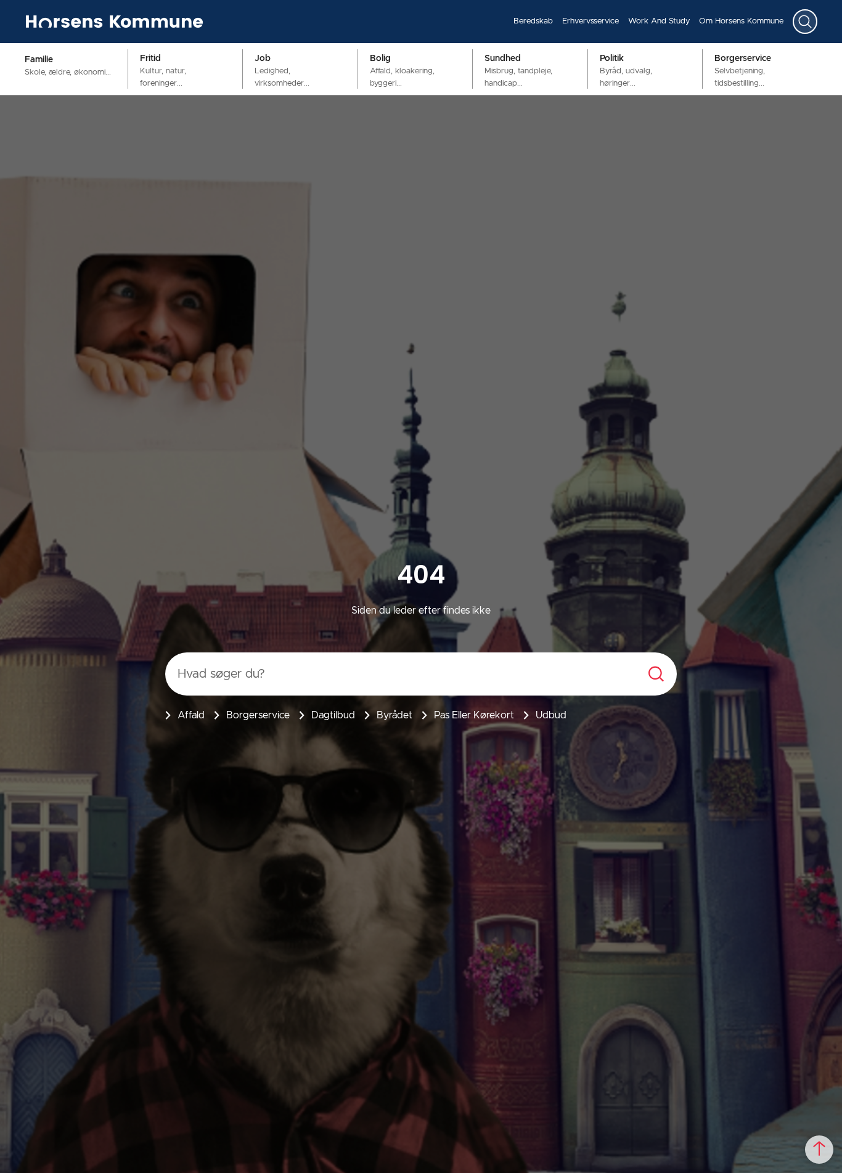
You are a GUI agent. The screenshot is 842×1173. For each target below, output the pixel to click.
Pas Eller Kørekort (474, 715)
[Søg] (805, 21)
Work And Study (659, 21)
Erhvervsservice (590, 21)
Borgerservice (258, 715)
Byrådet (394, 715)
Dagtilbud (333, 715)
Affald (191, 715)
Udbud (551, 715)
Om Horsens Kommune (741, 21)
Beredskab (533, 21)
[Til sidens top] (819, 1149)
